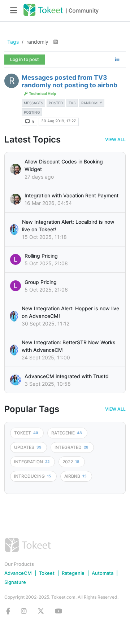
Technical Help (42, 93)
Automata (102, 573)
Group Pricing (41, 282)
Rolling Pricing (41, 256)
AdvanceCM (18, 573)
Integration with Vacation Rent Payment (71, 195)
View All (115, 139)
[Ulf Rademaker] (15, 169)
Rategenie (73, 573)
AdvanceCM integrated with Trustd (67, 376)
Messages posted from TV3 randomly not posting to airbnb (69, 81)
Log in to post (24, 59)
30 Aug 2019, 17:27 (58, 121)
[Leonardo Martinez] (15, 199)
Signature (15, 582)
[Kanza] (14, 229)
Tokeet (47, 573)
